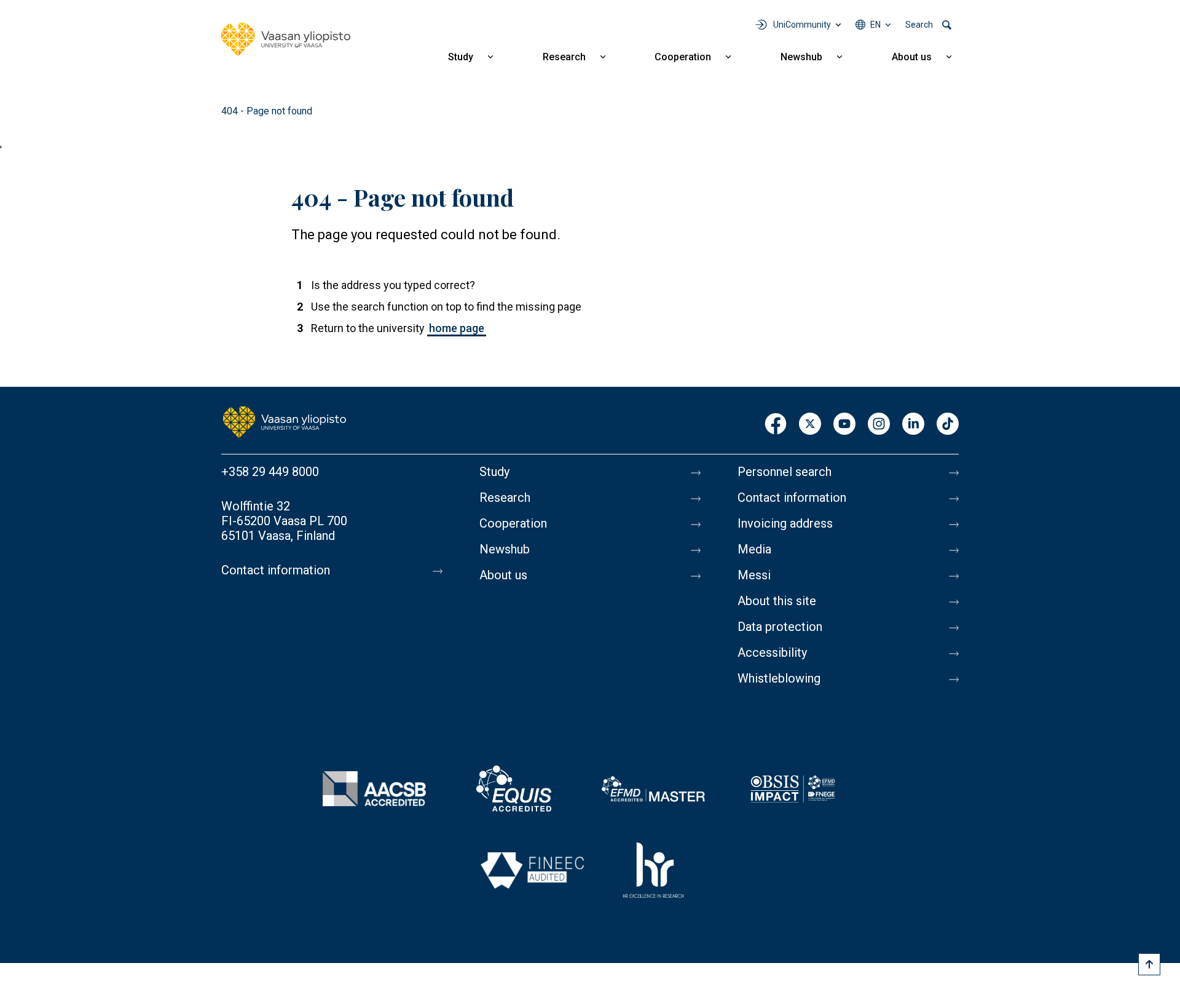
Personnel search (785, 471)
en (875, 25)
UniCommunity (802, 25)
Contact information (275, 570)
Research (564, 57)
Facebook (776, 425)
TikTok (948, 425)
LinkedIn (913, 425)
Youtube (844, 425)
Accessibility (772, 652)
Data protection (780, 626)
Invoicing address (785, 523)
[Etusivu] (284, 421)
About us (912, 57)
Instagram (879, 425)
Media (754, 549)
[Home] (285, 39)
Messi (754, 575)
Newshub (801, 57)
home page (456, 328)
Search (919, 25)
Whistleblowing (779, 678)
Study (460, 57)
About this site (777, 600)
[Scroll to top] (1149, 964)
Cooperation (683, 57)
